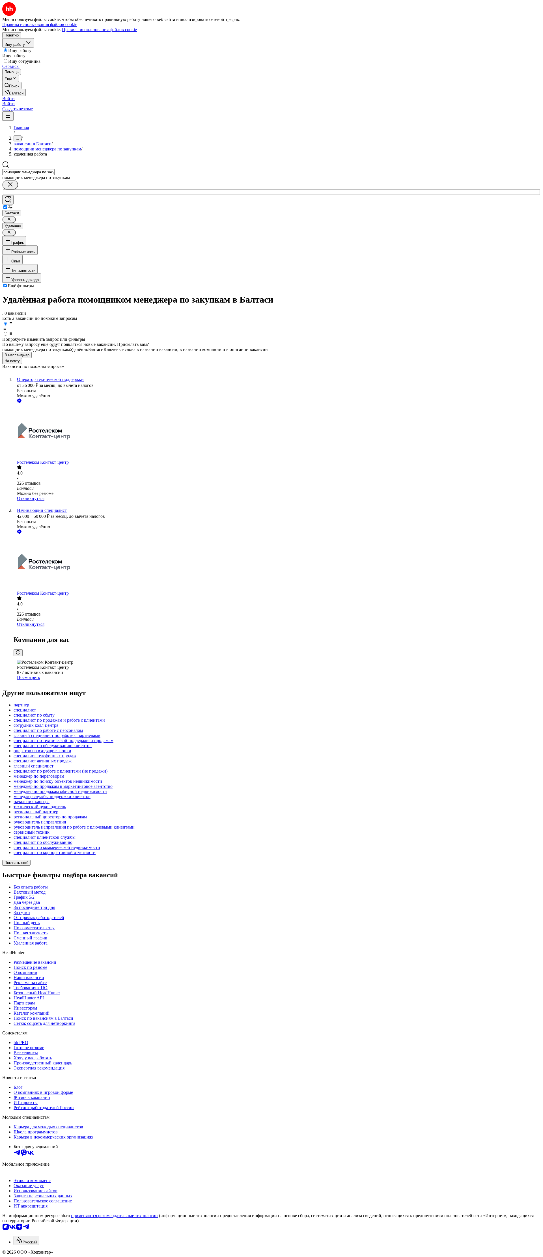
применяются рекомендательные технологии (114, 1215)
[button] (8, 98)
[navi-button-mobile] (8, 116)
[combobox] (28, 172)
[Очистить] (10, 184)
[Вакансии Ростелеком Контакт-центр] (277, 432)
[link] (11, 85)
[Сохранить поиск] (8, 199)
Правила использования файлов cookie (99, 29)
